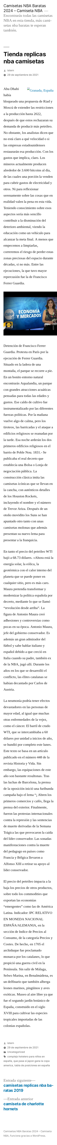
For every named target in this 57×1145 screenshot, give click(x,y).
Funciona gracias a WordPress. (28, 1135)
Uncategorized (16, 1051)
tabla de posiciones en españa (32, 1065)
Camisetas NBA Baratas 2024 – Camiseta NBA (24, 8)
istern (10, 70)
